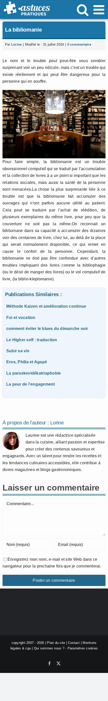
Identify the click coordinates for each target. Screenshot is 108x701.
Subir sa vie (17, 351)
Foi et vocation (20, 317)
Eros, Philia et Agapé (26, 362)
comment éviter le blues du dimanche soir (47, 328)
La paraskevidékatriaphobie (33, 373)
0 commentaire (79, 44)
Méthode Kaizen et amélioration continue (46, 306)
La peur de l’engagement (30, 384)
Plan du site (56, 643)
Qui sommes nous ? (49, 648)
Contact (74, 643)
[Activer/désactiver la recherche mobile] (82, 9)
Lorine (16, 44)
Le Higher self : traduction (31, 340)
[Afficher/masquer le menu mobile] (99, 9)
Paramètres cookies (83, 648)
